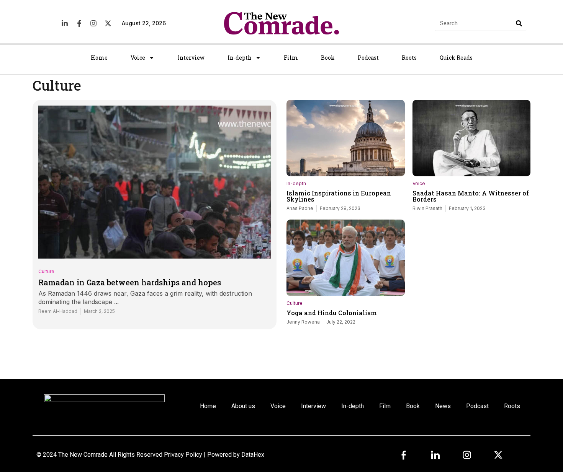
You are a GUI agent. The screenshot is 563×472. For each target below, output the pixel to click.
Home (99, 57)
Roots (409, 57)
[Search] (519, 23)
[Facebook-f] (79, 23)
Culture (46, 271)
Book (328, 57)
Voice (138, 57)
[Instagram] (93, 23)
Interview (191, 57)
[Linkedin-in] (65, 23)
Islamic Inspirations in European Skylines (338, 196)
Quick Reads (456, 57)
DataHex (252, 454)
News (443, 406)
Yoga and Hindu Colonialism (331, 313)
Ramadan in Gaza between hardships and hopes (129, 282)
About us (243, 406)
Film (291, 57)
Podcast (368, 57)
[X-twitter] (107, 23)
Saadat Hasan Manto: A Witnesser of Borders (470, 196)
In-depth (239, 57)
